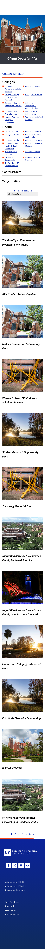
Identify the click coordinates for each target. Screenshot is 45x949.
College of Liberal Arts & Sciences (12, 112)
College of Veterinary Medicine (33, 144)
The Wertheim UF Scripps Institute (12, 164)
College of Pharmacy (33, 140)
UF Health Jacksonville (10, 158)
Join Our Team (12, 902)
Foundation (10, 906)
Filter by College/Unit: (22, 191)
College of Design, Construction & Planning (12, 97)
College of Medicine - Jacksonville (33, 135)
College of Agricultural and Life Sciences (13, 89)
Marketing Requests (15, 890)
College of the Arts (32, 86)
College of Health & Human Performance (13, 104)
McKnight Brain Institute (11, 153)
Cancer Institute (11, 131)
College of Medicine (13, 134)
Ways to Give (11, 181)
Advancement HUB (14, 881)
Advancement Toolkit (15, 886)
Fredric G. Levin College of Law (31, 112)
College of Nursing (12, 140)
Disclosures (10, 910)
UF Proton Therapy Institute (33, 158)
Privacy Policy (12, 914)
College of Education (33, 95)
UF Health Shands (32, 152)
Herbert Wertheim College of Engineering (12, 119)
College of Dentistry (33, 131)
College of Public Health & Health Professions (11, 146)
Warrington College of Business (34, 118)
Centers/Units (11, 172)
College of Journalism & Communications (31, 105)
